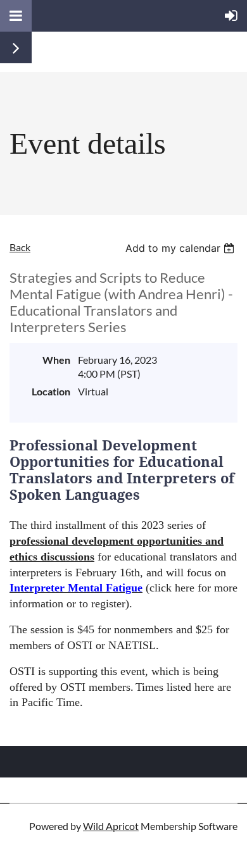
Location (51, 391)
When (56, 360)
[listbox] (181, 248)
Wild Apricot (111, 826)
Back (20, 247)
